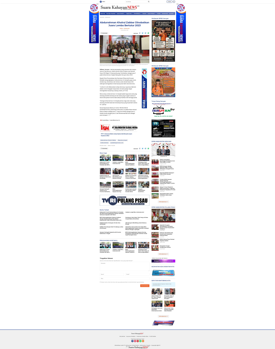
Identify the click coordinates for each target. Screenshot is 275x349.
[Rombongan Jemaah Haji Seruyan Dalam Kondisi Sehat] (130, 184)
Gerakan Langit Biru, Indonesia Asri (118, 163)
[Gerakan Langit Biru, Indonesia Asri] (118, 158)
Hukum (144, 13)
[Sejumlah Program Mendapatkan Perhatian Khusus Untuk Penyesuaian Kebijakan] (155, 227)
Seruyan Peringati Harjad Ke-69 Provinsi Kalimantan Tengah (105, 190)
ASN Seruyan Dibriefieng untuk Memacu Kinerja (117, 177)
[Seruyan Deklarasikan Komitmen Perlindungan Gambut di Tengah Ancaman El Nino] (143, 184)
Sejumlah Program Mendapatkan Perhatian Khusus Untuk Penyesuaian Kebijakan (167, 227)
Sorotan (171, 13)
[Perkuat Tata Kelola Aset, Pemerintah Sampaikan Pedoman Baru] (155, 235)
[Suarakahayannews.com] (120, 7)
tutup (97, 4)
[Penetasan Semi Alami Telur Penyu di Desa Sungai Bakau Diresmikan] (143, 158)
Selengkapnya (163, 201)
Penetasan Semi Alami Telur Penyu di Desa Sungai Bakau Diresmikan (143, 164)
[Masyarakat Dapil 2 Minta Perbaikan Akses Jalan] (155, 195)
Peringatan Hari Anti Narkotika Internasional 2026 (157, 309)
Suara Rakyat (151, 13)
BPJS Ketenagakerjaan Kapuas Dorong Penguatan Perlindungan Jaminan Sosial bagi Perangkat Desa (118, 190)
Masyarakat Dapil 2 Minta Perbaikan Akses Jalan (166, 194)
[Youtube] (138, 341)
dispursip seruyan (122, 140)
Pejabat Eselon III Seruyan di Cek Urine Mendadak (105, 177)
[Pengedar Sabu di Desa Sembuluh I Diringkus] (169, 291)
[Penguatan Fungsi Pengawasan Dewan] (155, 248)
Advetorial (126, 28)
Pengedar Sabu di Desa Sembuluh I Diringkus (169, 297)
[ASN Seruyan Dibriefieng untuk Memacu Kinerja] (118, 171)
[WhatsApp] (140, 341)
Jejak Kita (128, 13)
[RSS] (143, 341)
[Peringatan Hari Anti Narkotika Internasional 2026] (157, 304)
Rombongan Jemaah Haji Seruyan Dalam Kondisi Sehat (130, 190)
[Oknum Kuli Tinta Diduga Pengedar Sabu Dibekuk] (169, 304)
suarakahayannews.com (116, 142)
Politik (158, 13)
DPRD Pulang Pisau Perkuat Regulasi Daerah (167, 240)
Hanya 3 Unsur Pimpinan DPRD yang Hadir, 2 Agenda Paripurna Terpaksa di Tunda (167, 188)
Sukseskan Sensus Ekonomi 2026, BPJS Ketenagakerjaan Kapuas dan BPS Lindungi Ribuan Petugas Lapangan (143, 177)
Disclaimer (122, 336)
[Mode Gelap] (174, 1)
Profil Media (153, 336)
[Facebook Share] (140, 33)
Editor (121, 28)
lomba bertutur (104, 142)
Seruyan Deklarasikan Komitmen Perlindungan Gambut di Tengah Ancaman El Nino (143, 190)
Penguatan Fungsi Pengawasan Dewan (165, 246)
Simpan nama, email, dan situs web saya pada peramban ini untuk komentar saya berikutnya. (122, 282)
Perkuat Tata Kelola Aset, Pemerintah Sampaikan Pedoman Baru (166, 234)
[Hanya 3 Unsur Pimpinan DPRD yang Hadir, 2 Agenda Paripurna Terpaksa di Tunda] (155, 189)
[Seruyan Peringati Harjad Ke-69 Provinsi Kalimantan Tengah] (105, 184)
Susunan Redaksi (130, 336)
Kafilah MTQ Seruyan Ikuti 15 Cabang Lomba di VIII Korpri (130, 177)
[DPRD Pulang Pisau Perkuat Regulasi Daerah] (155, 241)
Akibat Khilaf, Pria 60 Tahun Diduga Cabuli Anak (156, 297)
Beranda (102, 13)
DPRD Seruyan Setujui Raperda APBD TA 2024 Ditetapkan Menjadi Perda (167, 167)
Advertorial (165, 13)
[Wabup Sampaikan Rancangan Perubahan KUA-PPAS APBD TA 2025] (155, 161)
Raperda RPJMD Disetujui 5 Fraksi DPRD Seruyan (167, 173)
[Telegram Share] (145, 33)
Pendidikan (137, 13)
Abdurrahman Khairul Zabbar (108, 140)
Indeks (169, 1)
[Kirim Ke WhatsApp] (148, 33)
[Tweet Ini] (143, 33)
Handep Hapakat (110, 13)
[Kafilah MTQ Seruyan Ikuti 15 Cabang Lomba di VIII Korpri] (130, 171)
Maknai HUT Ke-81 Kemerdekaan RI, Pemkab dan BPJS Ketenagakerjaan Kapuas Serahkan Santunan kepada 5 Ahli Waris (105, 164)
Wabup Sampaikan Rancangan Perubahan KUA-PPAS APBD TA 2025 (167, 161)
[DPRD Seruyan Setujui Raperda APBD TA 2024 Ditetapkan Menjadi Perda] (155, 168)
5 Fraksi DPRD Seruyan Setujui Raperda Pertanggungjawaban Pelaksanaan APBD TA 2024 (167, 181)
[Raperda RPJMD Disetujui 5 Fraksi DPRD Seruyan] (155, 175)
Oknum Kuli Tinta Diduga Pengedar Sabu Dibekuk (169, 309)
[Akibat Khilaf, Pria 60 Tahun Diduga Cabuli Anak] (157, 291)
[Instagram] (135, 341)
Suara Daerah (120, 13)
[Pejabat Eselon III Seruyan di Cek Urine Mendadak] (105, 171)
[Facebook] (132, 341)
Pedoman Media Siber (142, 336)
